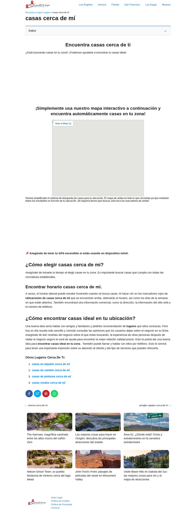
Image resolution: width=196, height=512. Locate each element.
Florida (115, 4)
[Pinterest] (46, 393)
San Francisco (132, 4)
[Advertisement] (98, 79)
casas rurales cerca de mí (48, 382)
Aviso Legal (56, 497)
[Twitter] (37, 393)
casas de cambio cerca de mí (51, 370)
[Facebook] (29, 393)
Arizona (102, 4)
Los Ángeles (86, 4)
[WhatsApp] (54, 393)
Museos (166, 4)
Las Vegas (151, 4)
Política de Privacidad (61, 504)
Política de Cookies (60, 501)
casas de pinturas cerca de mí (51, 376)
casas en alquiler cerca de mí (51, 364)
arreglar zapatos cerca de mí (153, 405)
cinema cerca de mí (38, 405)
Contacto (55, 507)
